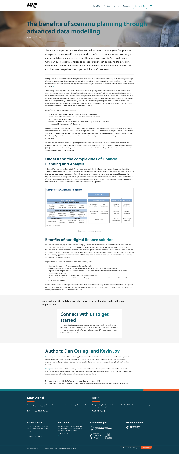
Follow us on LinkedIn (35, 436)
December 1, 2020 (34, 37)
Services (107, 6)
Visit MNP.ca (97, 411)
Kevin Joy (48, 369)
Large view (97, 231)
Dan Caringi (49, 357)
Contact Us (140, 6)
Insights (96, 6)
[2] (93, 106)
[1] (53, 86)
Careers (126, 6)
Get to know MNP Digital (37, 411)
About (116, 6)
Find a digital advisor (66, 434)
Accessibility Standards (69, 448)
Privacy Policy (58, 448)
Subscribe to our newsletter (37, 432)
